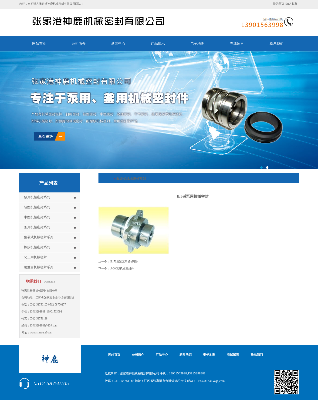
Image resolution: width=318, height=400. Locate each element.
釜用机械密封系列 (37, 227)
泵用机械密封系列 (37, 197)
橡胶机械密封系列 (37, 247)
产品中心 (162, 354)
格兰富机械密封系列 (38, 267)
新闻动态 (185, 354)
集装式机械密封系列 (38, 237)
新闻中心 (118, 43)
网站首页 (39, 43)
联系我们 (277, 43)
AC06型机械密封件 (122, 268)
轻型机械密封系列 (37, 207)
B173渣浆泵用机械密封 (124, 261)
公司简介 (79, 43)
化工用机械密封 (35, 257)
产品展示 (158, 43)
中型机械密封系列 (37, 217)
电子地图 (197, 43)
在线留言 (237, 43)
